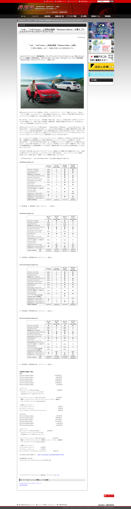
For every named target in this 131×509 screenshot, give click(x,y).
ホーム (23, 16)
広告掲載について (61, 1)
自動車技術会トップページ (87, 1)
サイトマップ (73, 1)
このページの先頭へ (109, 496)
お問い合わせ (49, 1)
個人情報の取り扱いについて (27, 504)
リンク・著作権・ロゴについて (46, 504)
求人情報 (83, 16)
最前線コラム (95, 16)
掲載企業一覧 (59, 16)
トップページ (21, 20)
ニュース (35, 16)
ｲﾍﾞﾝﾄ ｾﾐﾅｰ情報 (71, 16)
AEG (40, 9)
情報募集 (108, 16)
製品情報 (47, 16)
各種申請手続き (63, 504)
